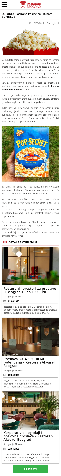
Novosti (19, 296)
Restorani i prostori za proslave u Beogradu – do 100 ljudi (29, 290)
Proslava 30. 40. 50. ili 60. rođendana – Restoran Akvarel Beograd (29, 362)
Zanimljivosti (53, 23)
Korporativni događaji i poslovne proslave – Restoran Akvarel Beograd (28, 436)
